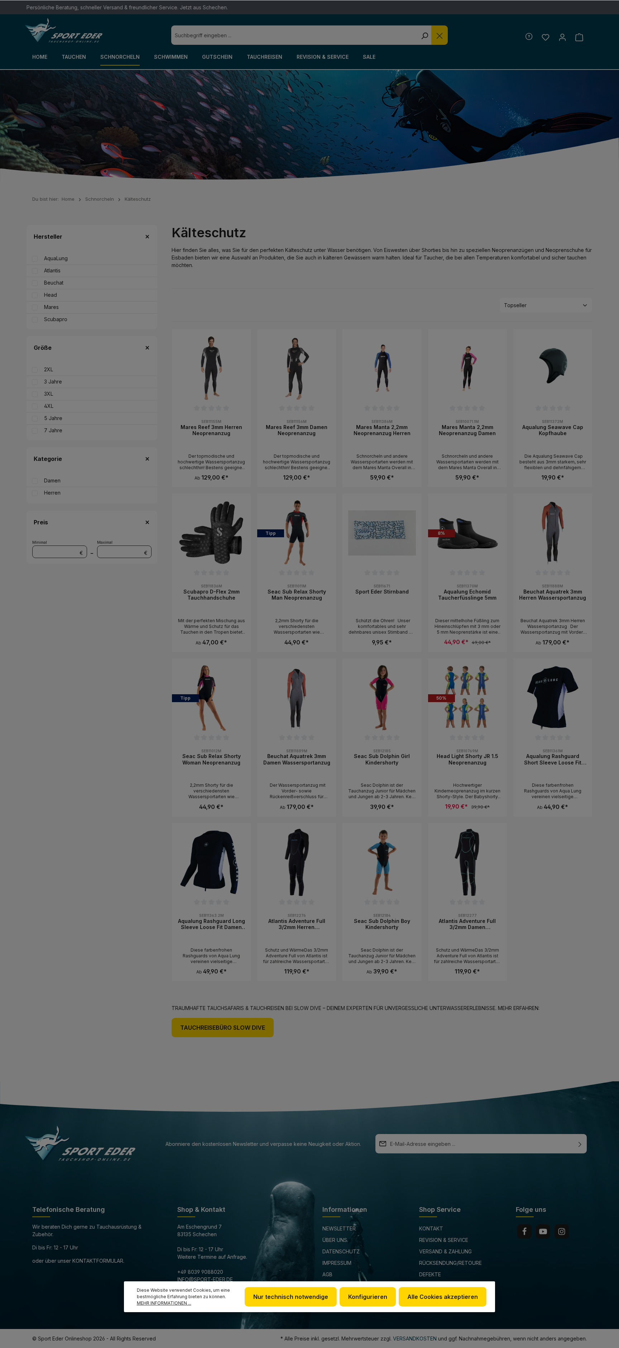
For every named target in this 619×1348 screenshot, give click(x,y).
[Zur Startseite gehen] (63, 30)
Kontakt (431, 1228)
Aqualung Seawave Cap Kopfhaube (552, 430)
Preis (41, 522)
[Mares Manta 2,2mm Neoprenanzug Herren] (382, 368)
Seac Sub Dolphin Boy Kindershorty (382, 924)
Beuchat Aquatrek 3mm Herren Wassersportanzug (552, 595)
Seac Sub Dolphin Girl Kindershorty (382, 759)
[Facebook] (524, 1231)
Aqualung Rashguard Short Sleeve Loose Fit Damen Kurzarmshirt (552, 759)
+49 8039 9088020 (200, 1272)
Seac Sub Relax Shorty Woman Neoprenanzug (211, 759)
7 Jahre (53, 430)
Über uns (334, 1240)
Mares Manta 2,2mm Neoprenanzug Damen (467, 430)
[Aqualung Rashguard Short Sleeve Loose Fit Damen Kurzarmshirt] (552, 698)
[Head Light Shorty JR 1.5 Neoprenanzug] (467, 698)
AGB (327, 1274)
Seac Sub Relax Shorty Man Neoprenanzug (297, 595)
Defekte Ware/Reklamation (444, 1279)
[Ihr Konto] (562, 37)
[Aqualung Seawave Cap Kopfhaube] (552, 368)
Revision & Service (443, 1240)
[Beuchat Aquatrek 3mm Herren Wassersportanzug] (552, 533)
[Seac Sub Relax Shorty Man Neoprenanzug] (296, 533)
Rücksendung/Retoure (450, 1263)
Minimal (57, 548)
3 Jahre (53, 381)
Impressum (336, 1263)
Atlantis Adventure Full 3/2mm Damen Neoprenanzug (467, 924)
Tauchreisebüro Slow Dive (222, 1027)
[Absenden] (580, 1143)
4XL (48, 406)
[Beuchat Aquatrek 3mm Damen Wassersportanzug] (296, 698)
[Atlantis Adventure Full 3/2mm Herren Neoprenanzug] (296, 862)
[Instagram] (562, 1231)
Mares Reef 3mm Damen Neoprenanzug (296, 430)
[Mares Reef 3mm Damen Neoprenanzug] (296, 368)
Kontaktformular (97, 1261)
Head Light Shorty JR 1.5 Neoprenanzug (467, 759)
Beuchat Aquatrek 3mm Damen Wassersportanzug (296, 759)
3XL (48, 394)
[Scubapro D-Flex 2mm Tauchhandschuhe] (211, 533)
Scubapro (55, 319)
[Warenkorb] (579, 37)
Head (50, 295)
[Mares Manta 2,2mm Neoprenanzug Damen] (467, 368)
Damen (52, 480)
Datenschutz (341, 1251)
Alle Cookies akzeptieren (442, 1296)
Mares (51, 307)
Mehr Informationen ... (164, 1303)
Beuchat (53, 283)
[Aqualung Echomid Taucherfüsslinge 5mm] (467, 533)
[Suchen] (424, 35)
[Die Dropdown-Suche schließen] (439, 35)
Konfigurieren (367, 1296)
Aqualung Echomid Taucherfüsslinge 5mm (467, 595)
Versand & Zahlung (445, 1251)
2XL (48, 369)
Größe (43, 347)
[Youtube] (543, 1231)
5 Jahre (53, 418)
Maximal (122, 548)
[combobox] (294, 35)
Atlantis (52, 270)
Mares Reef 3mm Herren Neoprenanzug (211, 430)
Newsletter (339, 1228)
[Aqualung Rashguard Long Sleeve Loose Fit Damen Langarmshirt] (211, 862)
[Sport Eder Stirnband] (382, 533)
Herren (52, 493)
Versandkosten (415, 1338)
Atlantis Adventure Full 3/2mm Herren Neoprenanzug (296, 924)
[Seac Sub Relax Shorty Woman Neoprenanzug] (211, 698)
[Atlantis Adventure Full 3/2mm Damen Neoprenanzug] (467, 862)
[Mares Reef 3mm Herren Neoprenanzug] (211, 368)
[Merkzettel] (545, 37)
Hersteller (48, 236)
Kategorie (48, 458)
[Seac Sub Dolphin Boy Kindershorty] (382, 862)
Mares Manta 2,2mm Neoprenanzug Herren (382, 430)
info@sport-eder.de (205, 1279)
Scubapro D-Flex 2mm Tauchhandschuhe (211, 595)
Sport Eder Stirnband (382, 592)
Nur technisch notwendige (290, 1296)
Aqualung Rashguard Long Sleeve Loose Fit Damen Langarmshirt (211, 924)
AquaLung (56, 258)
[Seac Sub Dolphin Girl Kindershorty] (382, 698)
